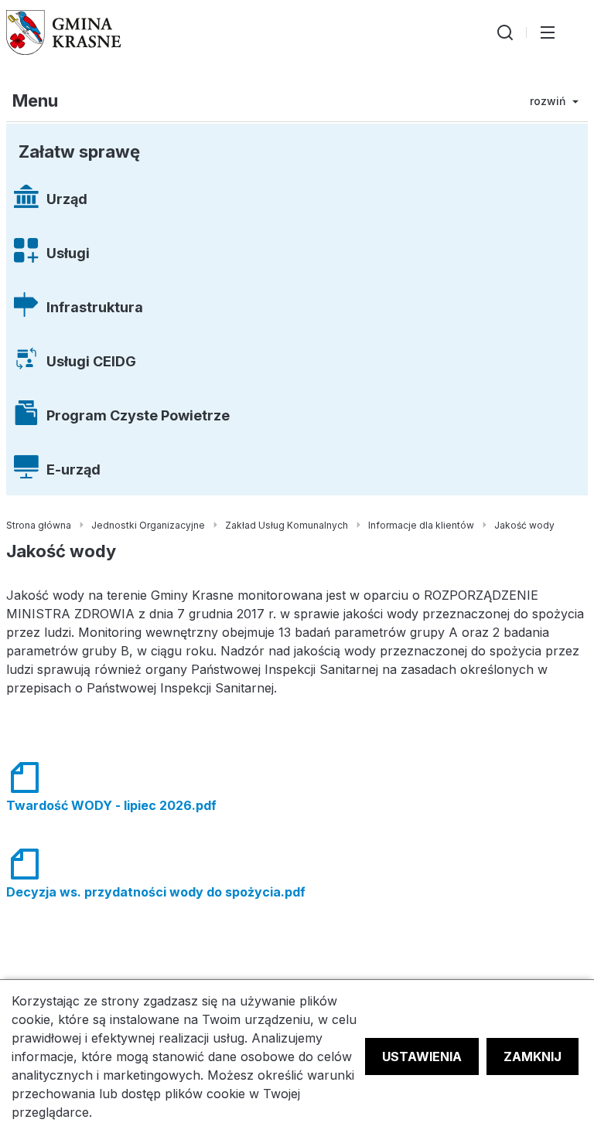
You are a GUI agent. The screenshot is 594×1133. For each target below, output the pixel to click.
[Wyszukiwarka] (505, 32)
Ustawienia (422, 1056)
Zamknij (533, 1056)
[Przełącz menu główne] (547, 32)
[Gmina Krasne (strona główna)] (63, 32)
